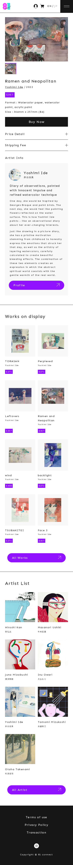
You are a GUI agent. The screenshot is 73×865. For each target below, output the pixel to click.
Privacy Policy (36, 825)
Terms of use (36, 817)
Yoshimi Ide (14, 87)
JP (55, 6)
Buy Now (37, 122)
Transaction (36, 832)
